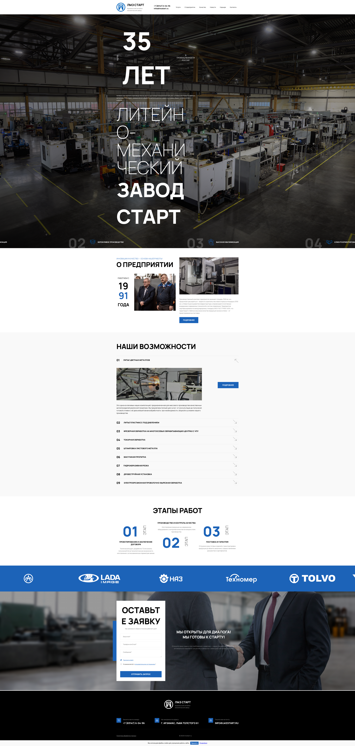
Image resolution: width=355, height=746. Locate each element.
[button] (188, 320)
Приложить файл (128, 660)
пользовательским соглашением (145, 664)
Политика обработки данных (126, 736)
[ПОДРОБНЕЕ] (188, 315)
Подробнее (203, 743)
